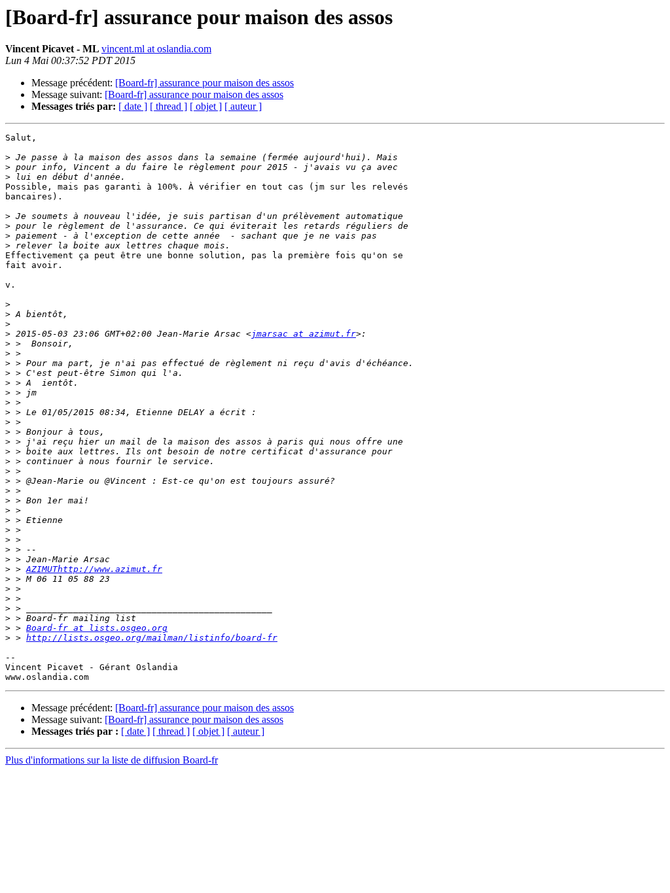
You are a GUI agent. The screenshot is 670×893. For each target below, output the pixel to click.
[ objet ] (206, 106)
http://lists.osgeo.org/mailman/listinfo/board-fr (151, 638)
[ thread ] (168, 106)
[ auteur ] (243, 106)
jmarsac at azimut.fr (303, 334)
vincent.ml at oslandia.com (156, 48)
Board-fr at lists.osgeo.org (97, 628)
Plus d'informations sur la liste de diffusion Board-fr (111, 760)
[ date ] (132, 106)
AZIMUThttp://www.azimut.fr (94, 569)
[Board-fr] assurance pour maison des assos (204, 82)
